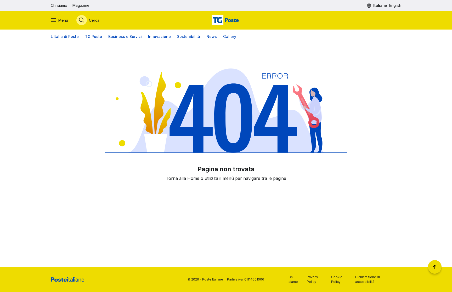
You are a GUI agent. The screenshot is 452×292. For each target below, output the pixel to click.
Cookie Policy (336, 279)
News (211, 36)
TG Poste (93, 36)
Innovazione (159, 36)
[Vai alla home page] (226, 20)
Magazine (80, 5)
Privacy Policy (312, 279)
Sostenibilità (188, 36)
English (395, 5)
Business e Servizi (125, 36)
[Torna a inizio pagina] (435, 267)
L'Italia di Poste (65, 36)
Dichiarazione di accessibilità (367, 279)
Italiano (380, 5)
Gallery (229, 36)
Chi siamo (59, 5)
